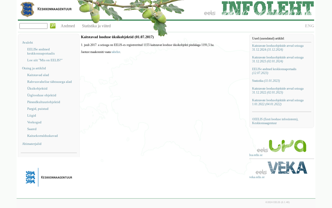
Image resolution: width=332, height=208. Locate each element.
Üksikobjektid (37, 88)
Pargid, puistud (38, 109)
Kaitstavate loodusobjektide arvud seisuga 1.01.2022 (277, 102)
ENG (309, 26)
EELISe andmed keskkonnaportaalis (41, 51)
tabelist (116, 52)
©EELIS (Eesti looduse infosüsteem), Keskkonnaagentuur (275, 121)
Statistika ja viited (96, 26)
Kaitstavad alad (38, 75)
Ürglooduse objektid (41, 95)
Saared (32, 129)
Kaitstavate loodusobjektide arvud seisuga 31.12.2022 (277, 90)
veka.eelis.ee (257, 177)
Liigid (31, 115)
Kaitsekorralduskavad (42, 136)
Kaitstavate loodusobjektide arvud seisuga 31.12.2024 (277, 47)
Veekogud (34, 122)
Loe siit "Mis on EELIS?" (45, 60)
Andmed (68, 26)
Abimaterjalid (32, 144)
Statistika (266, 81)
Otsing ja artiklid (34, 68)
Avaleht (27, 42)
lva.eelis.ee (255, 155)
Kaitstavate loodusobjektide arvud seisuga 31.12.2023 (277, 59)
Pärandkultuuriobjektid (43, 102)
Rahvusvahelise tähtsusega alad (49, 82)
